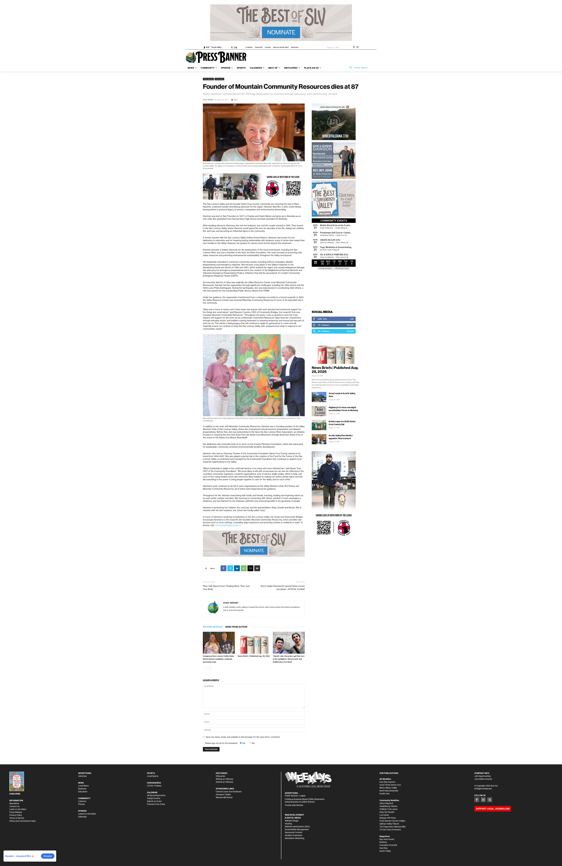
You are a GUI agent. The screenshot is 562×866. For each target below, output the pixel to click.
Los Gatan (384, 815)
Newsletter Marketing (294, 838)
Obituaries (220, 776)
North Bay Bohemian (388, 791)
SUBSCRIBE (14, 794)
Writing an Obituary (224, 779)
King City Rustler (386, 812)
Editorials (82, 817)
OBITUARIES (221, 773)
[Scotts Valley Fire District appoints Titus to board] (319, 439)
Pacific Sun (384, 793)
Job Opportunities (482, 776)
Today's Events (153, 798)
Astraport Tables (223, 794)
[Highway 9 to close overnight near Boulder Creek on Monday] (319, 411)
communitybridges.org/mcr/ (228, 525)
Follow (350, 325)
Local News (83, 786)
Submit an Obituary (224, 782)
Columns (82, 801)
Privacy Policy (15, 815)
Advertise (82, 776)
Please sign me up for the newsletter (221, 743)
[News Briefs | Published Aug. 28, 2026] (254, 643)
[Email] (250, 568)
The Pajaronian (386, 826)
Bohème (383, 842)
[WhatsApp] (244, 568)
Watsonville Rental (224, 797)
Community (219, 79)
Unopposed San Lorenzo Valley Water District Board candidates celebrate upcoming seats (218, 659)
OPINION (82, 811)
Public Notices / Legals (295, 795)
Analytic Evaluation (293, 835)
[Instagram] (357, 47)
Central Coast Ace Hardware (228, 791)
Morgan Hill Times (387, 818)
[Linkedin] (237, 568)
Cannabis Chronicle (388, 845)
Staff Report (208, 100)
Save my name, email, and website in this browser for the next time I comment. (243, 737)
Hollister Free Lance (388, 809)
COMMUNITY (84, 798)
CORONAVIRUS (154, 783)
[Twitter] (230, 568)
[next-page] (209, 668)
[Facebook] (354, 47)
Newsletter (14, 803)
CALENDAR (152, 792)
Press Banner (208, 79)
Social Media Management (297, 829)
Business (82, 788)
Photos (81, 804)
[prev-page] (205, 668)
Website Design (292, 820)
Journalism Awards (483, 779)
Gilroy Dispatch (386, 803)
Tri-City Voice (385, 829)
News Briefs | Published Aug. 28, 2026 (254, 656)
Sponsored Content (293, 832)
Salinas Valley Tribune (389, 824)
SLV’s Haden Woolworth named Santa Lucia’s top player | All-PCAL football (283, 587)
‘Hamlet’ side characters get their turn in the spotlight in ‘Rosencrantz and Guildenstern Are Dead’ (288, 659)
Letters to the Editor (87, 814)
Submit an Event (154, 801)
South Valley (385, 851)
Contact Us (14, 806)
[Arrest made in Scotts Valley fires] (319, 397)
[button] (357, 67)
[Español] (236, 47)
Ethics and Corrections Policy (22, 821)
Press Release (15, 812)
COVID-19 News (154, 786)
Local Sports (152, 776)
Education (82, 791)
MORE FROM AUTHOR (236, 627)
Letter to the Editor (17, 809)
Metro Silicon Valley (388, 788)
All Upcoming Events (156, 795)
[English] (232, 47)
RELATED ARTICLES (212, 627)
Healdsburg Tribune (388, 806)
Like (352, 319)
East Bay (383, 848)
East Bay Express (387, 782)
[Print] (257, 568)
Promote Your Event (156, 804)
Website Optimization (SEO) (297, 826)
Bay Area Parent (386, 839)
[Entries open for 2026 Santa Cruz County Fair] (319, 425)
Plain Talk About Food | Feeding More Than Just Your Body (226, 587)
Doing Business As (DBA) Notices (300, 802)
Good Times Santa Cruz (390, 785)
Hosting (288, 823)
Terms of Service (16, 818)
